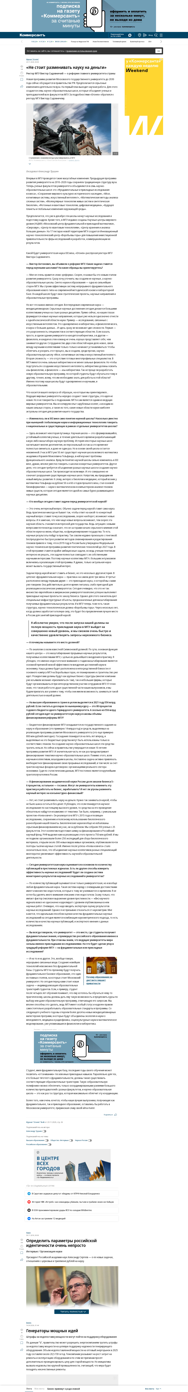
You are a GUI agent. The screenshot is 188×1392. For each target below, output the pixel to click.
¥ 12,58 (49, 41)
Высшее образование (35, 1140)
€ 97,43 (42, 41)
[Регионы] (140, 35)
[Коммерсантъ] (32, 35)
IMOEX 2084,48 (60, 41)
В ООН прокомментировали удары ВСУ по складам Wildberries (62, 1210)
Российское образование (36, 1144)
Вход (151, 35)
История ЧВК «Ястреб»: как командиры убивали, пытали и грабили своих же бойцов (73, 1201)
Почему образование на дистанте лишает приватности (99, 980)
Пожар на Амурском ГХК (80, 41)
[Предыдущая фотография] (28, 129)
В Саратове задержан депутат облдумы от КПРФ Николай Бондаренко (66, 1193)
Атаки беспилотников (101, 41)
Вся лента (149, 1388)
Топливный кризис (119, 41)
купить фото (74, 160)
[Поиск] (156, 35)
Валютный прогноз (137, 41)
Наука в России (81, 1140)
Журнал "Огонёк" (32, 59)
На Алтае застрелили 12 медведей (48, 1218)
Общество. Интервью (60, 1140)
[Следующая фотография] (115, 129)
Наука (28, 1264)
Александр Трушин (34, 1131)
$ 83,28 (34, 41)
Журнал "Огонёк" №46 (35, 1122)
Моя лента (39, 1388)
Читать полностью (71, 1343)
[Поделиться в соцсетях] (21, 86)
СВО (149, 41)
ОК (158, 51)
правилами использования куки (81, 50)
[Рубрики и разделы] (161, 35)
